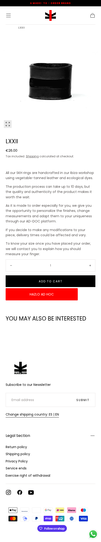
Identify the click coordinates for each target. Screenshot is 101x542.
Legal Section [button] (18, 435)
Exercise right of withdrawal (28, 475)
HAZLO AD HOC (42, 294)
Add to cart (50, 281)
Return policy (16, 447)
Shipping (32, 156)
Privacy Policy (17, 461)
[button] (8, 15)
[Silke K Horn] (21, 365)
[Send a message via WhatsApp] (93, 534)
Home (9, 27)
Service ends (16, 468)
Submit (82, 400)
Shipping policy (18, 454)
